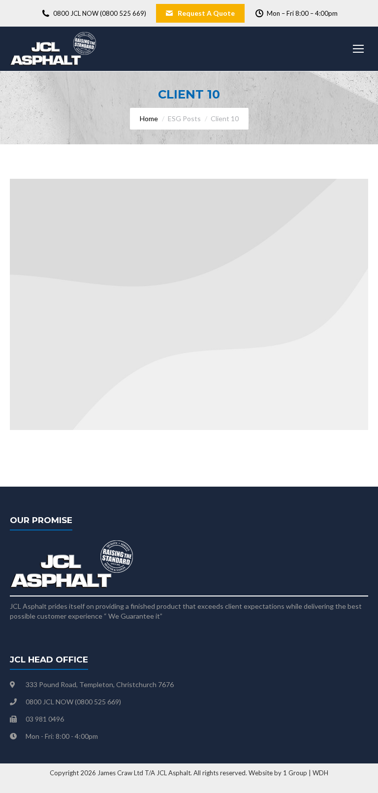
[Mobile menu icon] (358, 49)
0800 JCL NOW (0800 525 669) (99, 13)
